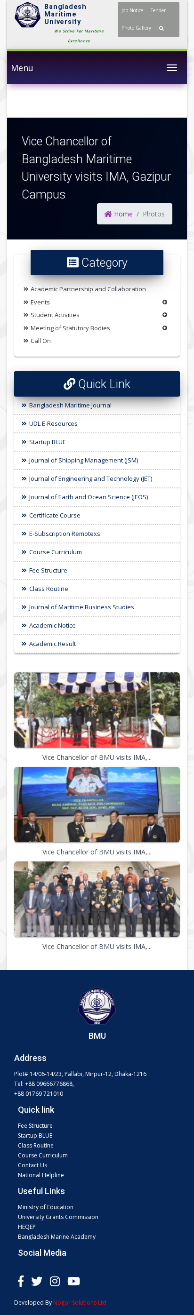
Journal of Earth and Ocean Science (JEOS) (88, 497)
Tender (158, 10)
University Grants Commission (58, 1217)
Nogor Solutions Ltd (79, 1303)
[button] (161, 28)
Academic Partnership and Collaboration (88, 289)
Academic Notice (52, 625)
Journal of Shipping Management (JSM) (83, 460)
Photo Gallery (136, 27)
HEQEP (27, 1227)
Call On (41, 340)
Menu (22, 67)
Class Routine (48, 588)
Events (40, 302)
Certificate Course (55, 515)
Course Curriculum (55, 552)
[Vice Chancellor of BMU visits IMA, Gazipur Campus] (97, 710)
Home (122, 213)
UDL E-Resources (53, 423)
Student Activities (55, 315)
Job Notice (132, 10)
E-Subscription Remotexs (64, 533)
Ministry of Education (45, 1207)
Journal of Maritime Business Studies (81, 607)
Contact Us (32, 1165)
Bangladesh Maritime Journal (70, 405)
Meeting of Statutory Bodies (70, 328)
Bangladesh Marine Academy (57, 1237)
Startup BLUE (47, 442)
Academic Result (52, 643)
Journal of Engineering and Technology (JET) (90, 478)
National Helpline (41, 1175)
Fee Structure (48, 570)
